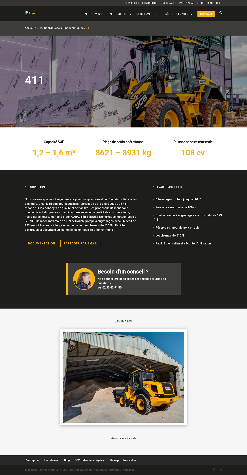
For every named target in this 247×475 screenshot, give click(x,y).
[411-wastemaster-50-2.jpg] (123, 421)
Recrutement (205, 3)
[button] (8, 467)
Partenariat (186, 3)
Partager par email (80, 243)
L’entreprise (149, 3)
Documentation (41, 243)
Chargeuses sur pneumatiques (64, 28)
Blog (219, 3)
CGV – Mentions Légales (89, 460)
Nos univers (93, 14)
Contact (206, 14)
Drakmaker (86, 470)
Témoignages (168, 3)
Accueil (29, 28)
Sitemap (114, 460)
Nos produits (119, 14)
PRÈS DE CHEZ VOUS (176, 14)
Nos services (146, 14)
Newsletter (132, 3)
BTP (39, 28)
